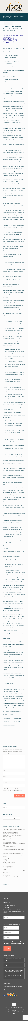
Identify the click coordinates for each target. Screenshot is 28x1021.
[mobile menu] (26, 3)
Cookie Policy (20, 1009)
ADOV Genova (8, 907)
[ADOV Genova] (14, 6)
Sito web (5, 782)
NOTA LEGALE (12, 1009)
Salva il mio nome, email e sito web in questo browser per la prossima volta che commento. (12, 790)
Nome (4, 770)
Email (4, 776)
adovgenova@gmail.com (10, 905)
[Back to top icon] (14, 1004)
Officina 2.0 (16, 1012)
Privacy (14, 1010)
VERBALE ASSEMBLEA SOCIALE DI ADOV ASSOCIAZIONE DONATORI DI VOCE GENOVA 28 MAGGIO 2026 (14, 970)
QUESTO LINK (20, 48)
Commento (6, 753)
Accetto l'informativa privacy (14, 943)
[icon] (14, 1015)
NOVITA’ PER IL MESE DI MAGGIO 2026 (13, 976)
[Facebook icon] (13, 1015)
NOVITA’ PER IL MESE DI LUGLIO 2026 (13, 959)
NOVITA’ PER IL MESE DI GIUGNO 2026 (13, 964)
